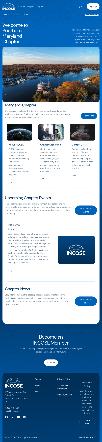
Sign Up (93, 6)
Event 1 (11, 229)
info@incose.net (12, 411)
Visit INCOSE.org (92, 14)
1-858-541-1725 (12, 408)
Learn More (89, 115)
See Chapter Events (86, 210)
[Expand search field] (68, 6)
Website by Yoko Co (88, 437)
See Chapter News (86, 301)
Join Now (51, 362)
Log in (79, 6)
